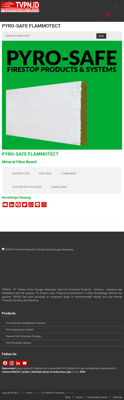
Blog (67, 397)
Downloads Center (98, 397)
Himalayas (37, 393)
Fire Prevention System (18, 342)
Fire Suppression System (20, 329)
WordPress (69, 393)
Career (79, 397)
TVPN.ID (21, 393)
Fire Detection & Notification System (26, 323)
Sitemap (117, 397)
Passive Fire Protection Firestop (23, 336)
